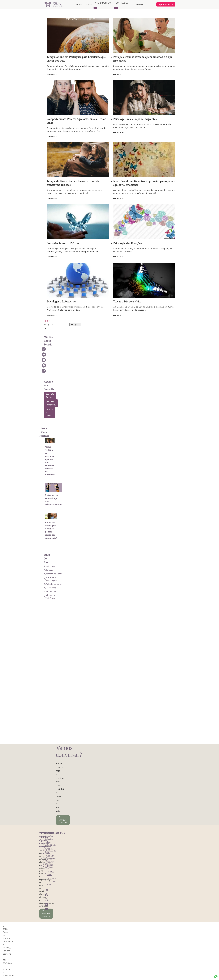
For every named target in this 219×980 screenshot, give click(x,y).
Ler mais (52, 74)
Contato (138, 4)
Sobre (88, 4)
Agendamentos (166, 4)
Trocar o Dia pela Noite (127, 301)
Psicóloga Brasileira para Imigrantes (135, 119)
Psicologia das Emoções (127, 243)
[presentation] (78, 35)
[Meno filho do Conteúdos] (116, 8)
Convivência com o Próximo (63, 243)
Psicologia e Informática (61, 301)
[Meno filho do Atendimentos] (95, 8)
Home (79, 4)
